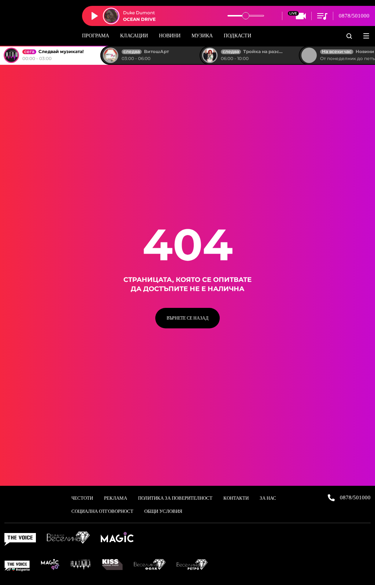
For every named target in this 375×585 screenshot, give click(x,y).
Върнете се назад (187, 318)
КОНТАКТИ (236, 498)
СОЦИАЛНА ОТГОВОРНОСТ (102, 511)
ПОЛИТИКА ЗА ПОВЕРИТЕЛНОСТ (175, 498)
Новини (170, 35)
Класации (134, 35)
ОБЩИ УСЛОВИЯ (163, 511)
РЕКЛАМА (115, 498)
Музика (202, 35)
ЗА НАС (268, 498)
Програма (95, 35)
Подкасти (237, 35)
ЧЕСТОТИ (82, 498)
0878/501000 (354, 16)
